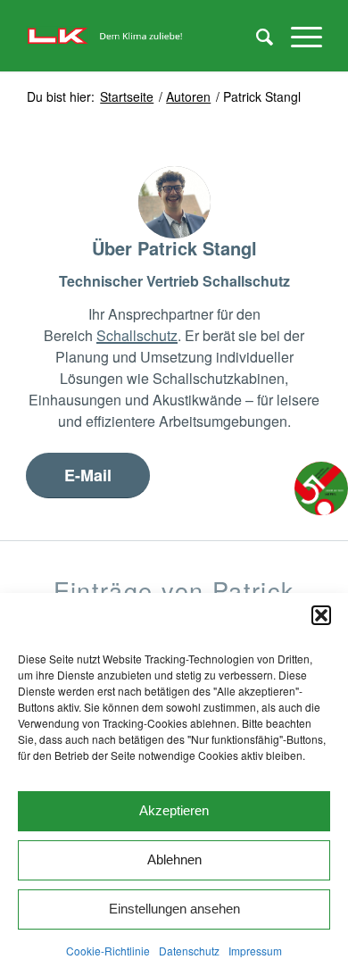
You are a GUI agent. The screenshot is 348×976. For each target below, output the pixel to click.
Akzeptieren (174, 810)
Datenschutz (189, 950)
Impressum (255, 950)
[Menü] (297, 35)
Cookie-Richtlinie (108, 950)
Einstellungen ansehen (174, 908)
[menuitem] (255, 35)
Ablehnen (174, 859)
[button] (321, 615)
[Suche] (255, 35)
